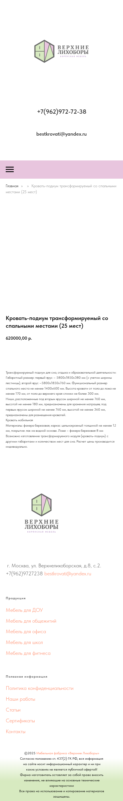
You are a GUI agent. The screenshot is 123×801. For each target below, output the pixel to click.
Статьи (13, 710)
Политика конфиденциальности (40, 688)
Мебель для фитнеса (28, 653)
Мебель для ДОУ (24, 610)
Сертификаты (20, 720)
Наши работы (20, 699)
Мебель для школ (24, 642)
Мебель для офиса (26, 631)
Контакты (15, 731)
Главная (12, 186)
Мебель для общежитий (31, 621)
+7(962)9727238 (24, 573)
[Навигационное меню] (10, 169)
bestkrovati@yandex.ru (67, 573)
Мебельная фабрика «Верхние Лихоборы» (67, 753)
